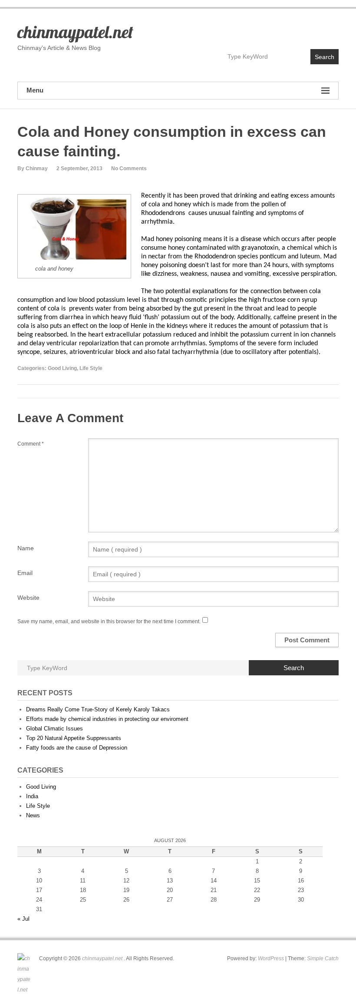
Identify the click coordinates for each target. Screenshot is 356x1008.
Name (25, 548)
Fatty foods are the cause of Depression (76, 747)
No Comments (129, 168)
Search (324, 56)
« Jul (23, 918)
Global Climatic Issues (54, 728)
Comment (30, 444)
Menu (34, 90)
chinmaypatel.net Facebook (294, 29)
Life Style (90, 368)
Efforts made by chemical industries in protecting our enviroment (107, 719)
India (32, 796)
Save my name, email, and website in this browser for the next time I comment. (109, 621)
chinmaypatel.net (75, 32)
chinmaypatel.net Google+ (331, 29)
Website (28, 597)
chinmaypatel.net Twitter (313, 29)
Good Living (62, 368)
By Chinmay (32, 168)
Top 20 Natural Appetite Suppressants (73, 738)
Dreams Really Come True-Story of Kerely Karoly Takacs (98, 709)
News (33, 815)
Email (25, 572)
